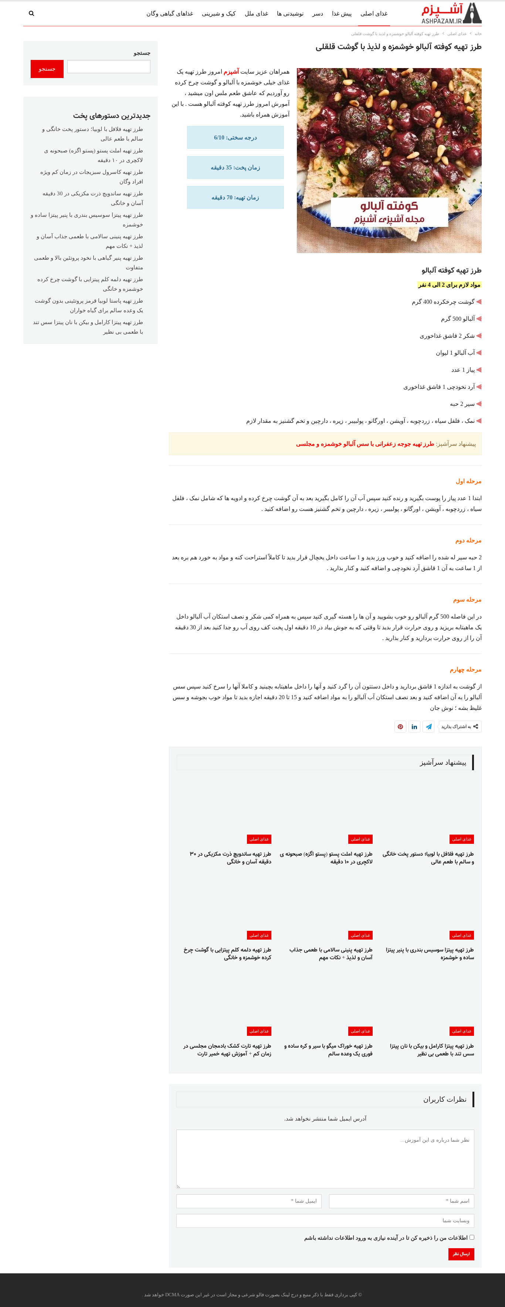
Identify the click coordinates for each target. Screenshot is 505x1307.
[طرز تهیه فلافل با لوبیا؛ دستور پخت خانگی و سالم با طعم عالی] (426, 811)
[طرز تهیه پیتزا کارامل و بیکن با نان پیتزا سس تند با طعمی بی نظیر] (426, 1002)
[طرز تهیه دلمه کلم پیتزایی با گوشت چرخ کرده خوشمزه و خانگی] (224, 906)
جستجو (142, 53)
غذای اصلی (373, 13)
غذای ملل (256, 13)
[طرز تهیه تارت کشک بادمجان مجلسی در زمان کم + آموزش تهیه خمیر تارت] (224, 1002)
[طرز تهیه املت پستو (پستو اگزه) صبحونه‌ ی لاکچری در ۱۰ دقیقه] (325, 811)
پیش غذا (342, 13)
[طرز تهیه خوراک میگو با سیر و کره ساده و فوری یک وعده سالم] (325, 1002)
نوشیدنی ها (290, 13)
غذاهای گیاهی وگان (169, 13)
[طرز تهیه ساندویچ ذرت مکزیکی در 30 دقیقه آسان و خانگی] (224, 811)
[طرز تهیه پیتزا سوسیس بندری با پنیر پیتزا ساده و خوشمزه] (426, 906)
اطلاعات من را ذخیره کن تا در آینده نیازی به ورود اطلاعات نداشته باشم (386, 1238)
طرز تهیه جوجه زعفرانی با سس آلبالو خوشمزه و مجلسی (365, 444)
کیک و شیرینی (219, 13)
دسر (317, 13)
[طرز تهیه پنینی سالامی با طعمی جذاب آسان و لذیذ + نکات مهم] (325, 906)
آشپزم (231, 71)
